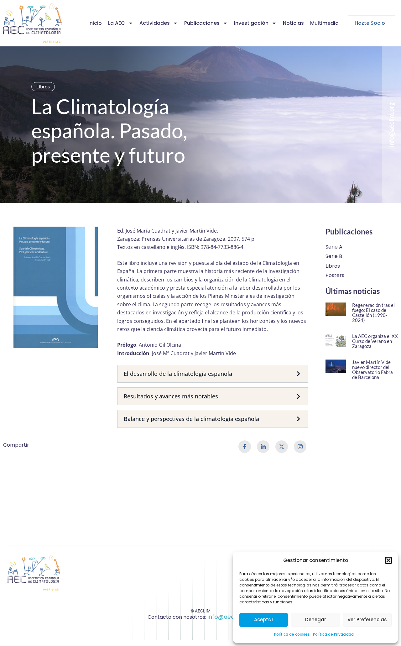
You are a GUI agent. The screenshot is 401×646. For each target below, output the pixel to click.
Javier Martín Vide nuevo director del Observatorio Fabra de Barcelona (372, 369)
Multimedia (324, 23)
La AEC (116, 23)
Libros (43, 86)
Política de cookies (292, 634)
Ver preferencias (367, 619)
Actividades (154, 23)
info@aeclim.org (230, 617)
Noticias (293, 23)
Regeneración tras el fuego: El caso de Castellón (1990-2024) (373, 312)
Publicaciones (202, 23)
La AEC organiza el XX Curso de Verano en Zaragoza (375, 341)
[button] (388, 560)
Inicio (95, 23)
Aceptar (263, 619)
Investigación (251, 23)
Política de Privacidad (333, 634)
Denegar (315, 619)
